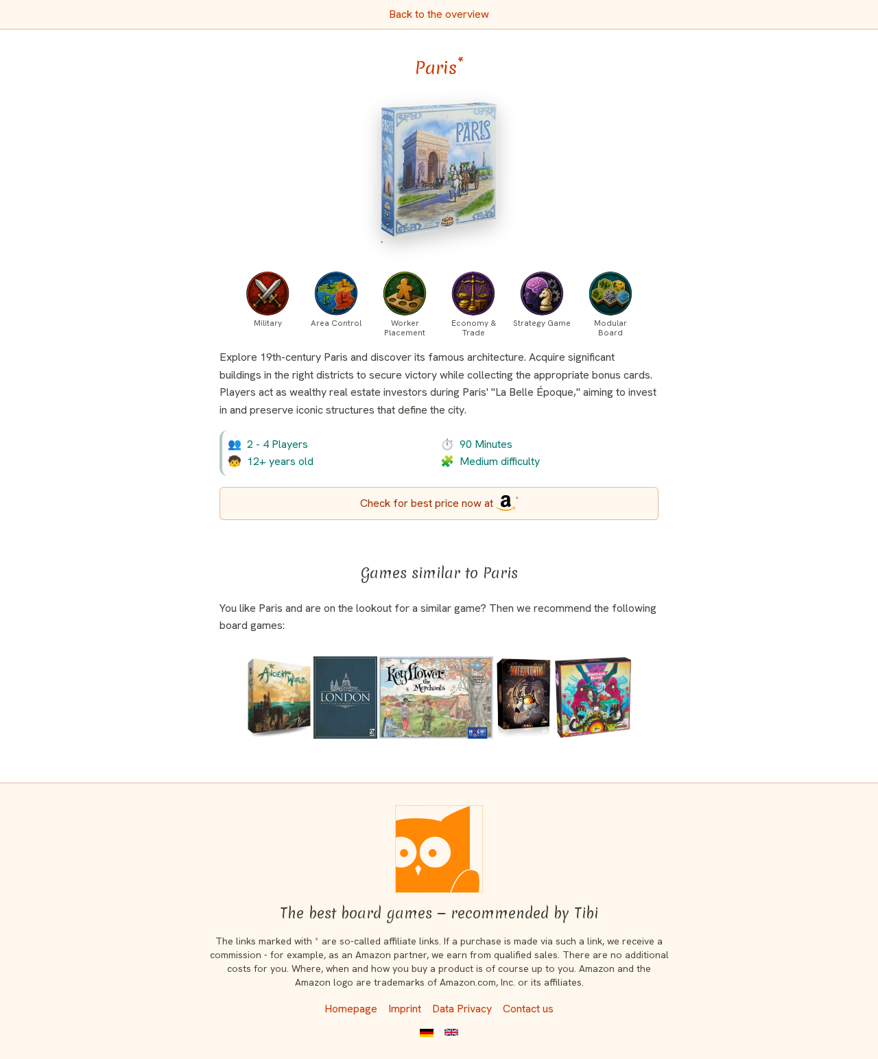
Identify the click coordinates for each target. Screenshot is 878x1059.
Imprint (404, 1008)
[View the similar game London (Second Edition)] (345, 697)
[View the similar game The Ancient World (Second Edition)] (279, 697)
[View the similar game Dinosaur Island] (593, 697)
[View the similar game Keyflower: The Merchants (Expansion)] (436, 697)
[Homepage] (439, 849)
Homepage (350, 1008)
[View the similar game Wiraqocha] (524, 697)
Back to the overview (439, 14)
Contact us (528, 1008)
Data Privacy (462, 1008)
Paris (439, 68)
